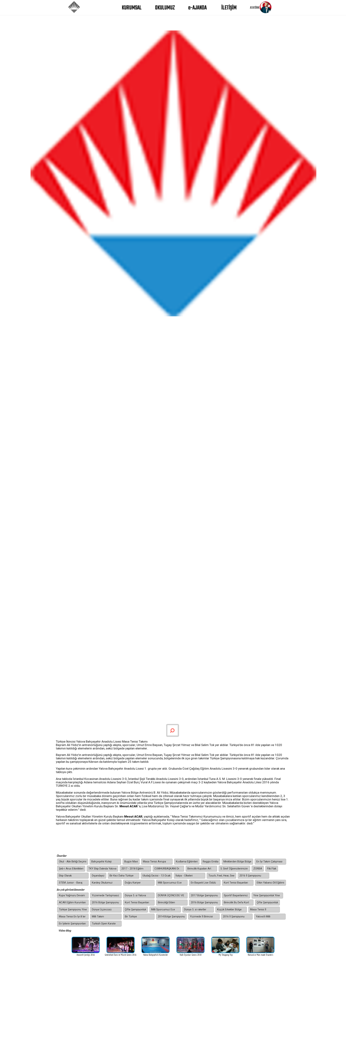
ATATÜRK (254, 7)
